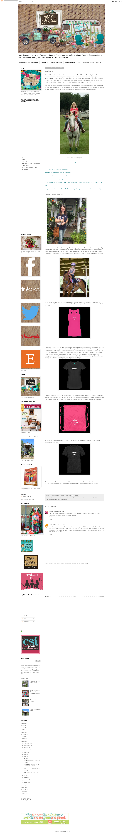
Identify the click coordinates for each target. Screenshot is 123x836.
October (26, 747)
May (25, 759)
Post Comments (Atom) (58, 599)
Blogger (68, 831)
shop (62, 347)
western (51, 499)
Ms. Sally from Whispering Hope (86, 75)
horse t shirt (87, 497)
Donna (51, 511)
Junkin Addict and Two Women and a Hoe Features (31, 765)
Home (74, 596)
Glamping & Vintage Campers (72, 62)
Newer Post (48, 596)
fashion (76, 497)
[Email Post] (67, 495)
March (25, 777)
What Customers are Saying (29, 167)
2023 (23, 725)
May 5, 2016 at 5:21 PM (59, 524)
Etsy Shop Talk (44, 62)
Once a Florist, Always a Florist (31, 768)
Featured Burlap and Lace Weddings (28, 62)
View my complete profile (27, 499)
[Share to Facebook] (76, 495)
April (25, 775)
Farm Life (98, 62)
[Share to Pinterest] (78, 495)
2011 (23, 794)
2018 (23, 736)
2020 (23, 732)
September (27, 750)
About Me (24, 161)
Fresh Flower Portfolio (56, 62)
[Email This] (70, 495)
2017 (23, 739)
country (55, 497)
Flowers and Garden (88, 62)
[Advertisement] (74, 579)
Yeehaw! (26, 770)
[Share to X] (74, 495)
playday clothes (94, 497)
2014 (23, 787)
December (27, 743)
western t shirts (56, 499)
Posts (24, 618)
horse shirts (81, 497)
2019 (23, 734)
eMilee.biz (100, 85)
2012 (23, 791)
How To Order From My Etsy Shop (31, 163)
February (26, 780)
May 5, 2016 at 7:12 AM (60, 511)
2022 (23, 727)
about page (79, 157)
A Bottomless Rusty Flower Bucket (35, 682)
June (25, 756)
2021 (23, 730)
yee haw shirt (64, 499)
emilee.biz (72, 497)
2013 (23, 789)
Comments (26, 621)
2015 (23, 785)
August (26, 752)
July (25, 754)
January (26, 782)
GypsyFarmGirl (49, 78)
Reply (51, 519)
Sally (50, 524)
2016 (23, 741)
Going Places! (25, 165)
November (27, 745)
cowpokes (66, 497)
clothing (51, 497)
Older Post (101, 596)
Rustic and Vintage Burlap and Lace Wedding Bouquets (35, 692)
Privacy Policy (25, 169)
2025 (23, 723)
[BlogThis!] (72, 495)
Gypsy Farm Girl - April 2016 (31, 772)
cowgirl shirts (60, 497)
